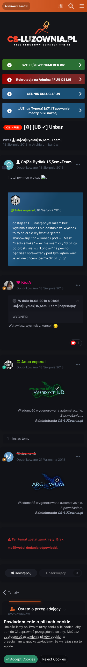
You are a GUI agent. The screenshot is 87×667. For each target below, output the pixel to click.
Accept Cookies (22, 659)
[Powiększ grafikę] (45, 388)
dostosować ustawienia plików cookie (32, 636)
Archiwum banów (45, 144)
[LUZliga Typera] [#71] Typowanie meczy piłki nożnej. (43, 110)
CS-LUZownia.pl (70, 420)
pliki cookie (65, 627)
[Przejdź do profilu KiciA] (9, 285)
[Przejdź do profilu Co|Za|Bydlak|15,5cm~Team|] (9, 165)
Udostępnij (22, 573)
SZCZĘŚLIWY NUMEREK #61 (43, 65)
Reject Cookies (53, 659)
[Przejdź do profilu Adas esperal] (15, 200)
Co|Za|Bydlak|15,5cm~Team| (36, 306)
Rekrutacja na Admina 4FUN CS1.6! (43, 79)
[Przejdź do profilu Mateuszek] (9, 457)
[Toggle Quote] (15, 301)
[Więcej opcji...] (78, 165)
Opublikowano (40, 167)
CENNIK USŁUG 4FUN (43, 94)
